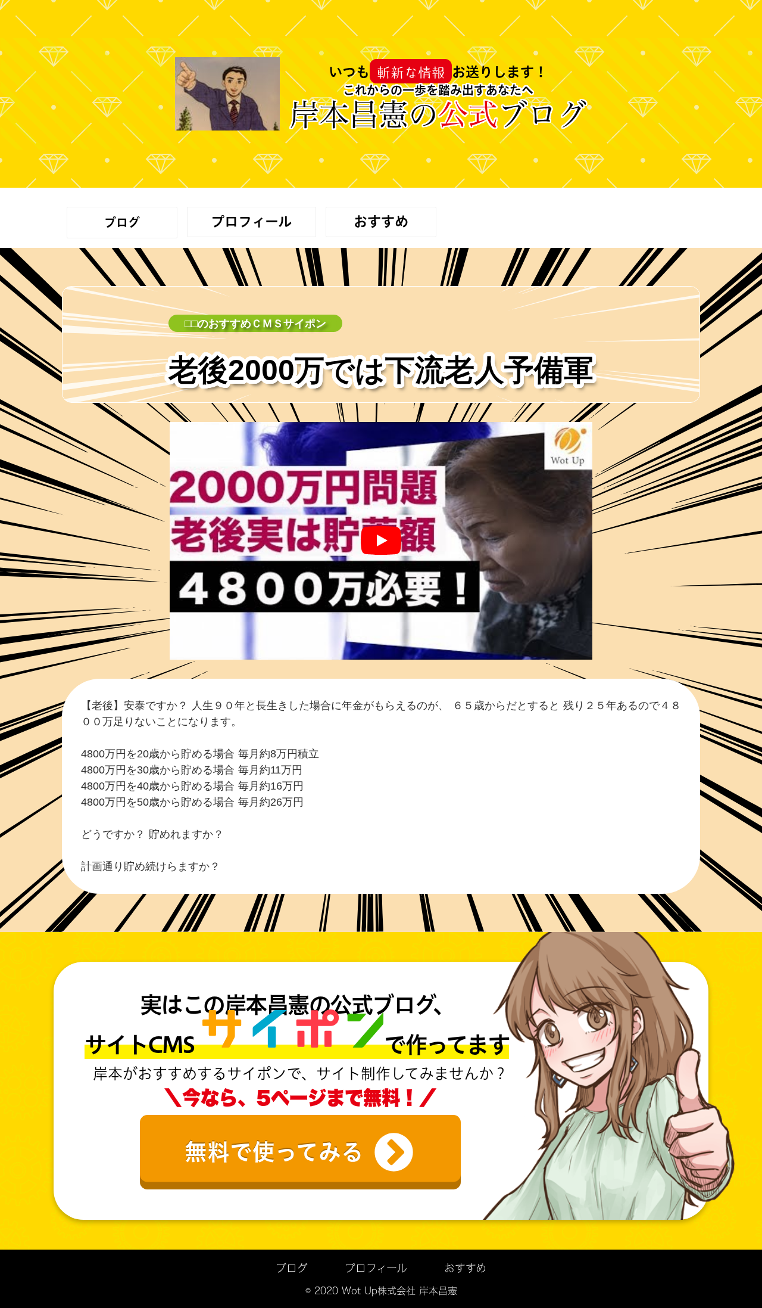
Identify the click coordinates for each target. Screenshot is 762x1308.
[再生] (381, 540)
